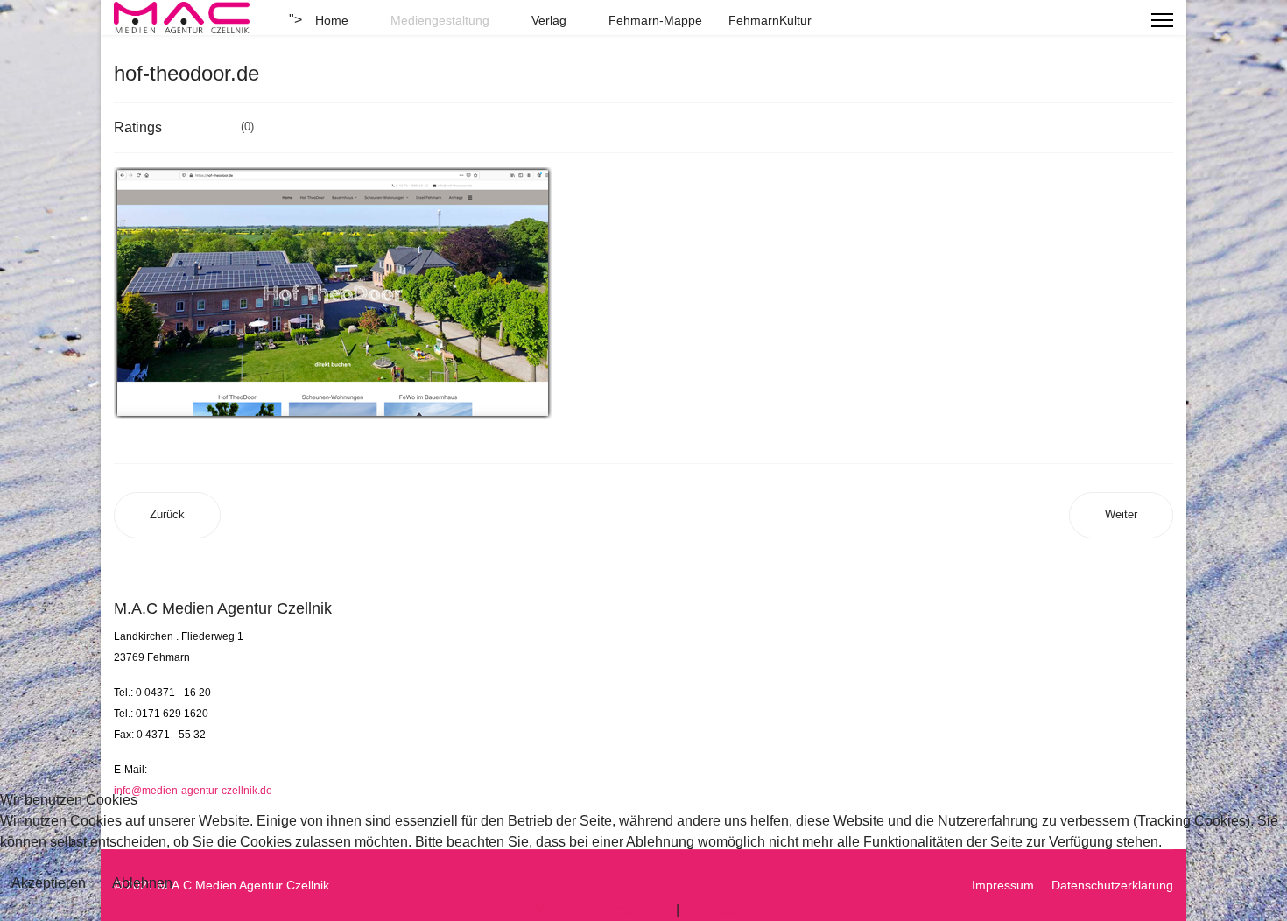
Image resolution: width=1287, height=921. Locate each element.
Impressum (717, 910)
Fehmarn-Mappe (655, 20)
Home (331, 20)
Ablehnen (142, 882)
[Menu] (1162, 20)
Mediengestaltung (439, 20)
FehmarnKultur (770, 20)
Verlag (548, 20)
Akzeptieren (48, 882)
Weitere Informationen (604, 910)
